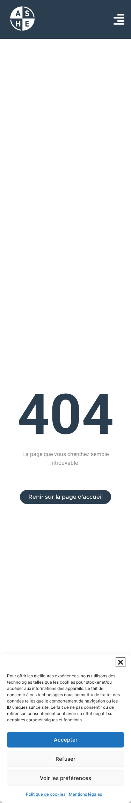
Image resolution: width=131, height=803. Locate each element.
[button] (120, 662)
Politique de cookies (45, 794)
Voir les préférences (65, 778)
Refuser (65, 759)
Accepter (66, 739)
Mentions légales (85, 794)
